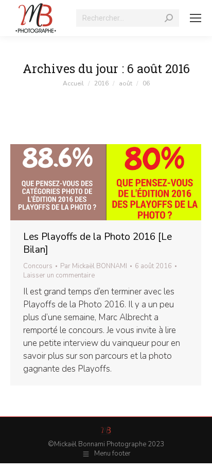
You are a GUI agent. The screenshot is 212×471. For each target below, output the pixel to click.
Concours (37, 266)
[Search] (169, 18)
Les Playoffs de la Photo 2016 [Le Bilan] (97, 243)
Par (93, 266)
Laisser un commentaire (59, 275)
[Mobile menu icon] (195, 18)
